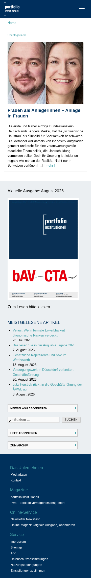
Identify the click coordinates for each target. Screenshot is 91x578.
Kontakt (16, 480)
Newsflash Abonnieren (28, 408)
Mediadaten (19, 474)
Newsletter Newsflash (25, 519)
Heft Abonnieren (23, 433)
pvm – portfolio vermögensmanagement (38, 503)
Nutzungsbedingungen (26, 565)
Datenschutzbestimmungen (29, 559)
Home (12, 23)
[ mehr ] (49, 165)
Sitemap (16, 547)
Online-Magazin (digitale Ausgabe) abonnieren (43, 525)
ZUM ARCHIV (19, 445)
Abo (13, 553)
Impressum (18, 541)
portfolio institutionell (25, 497)
